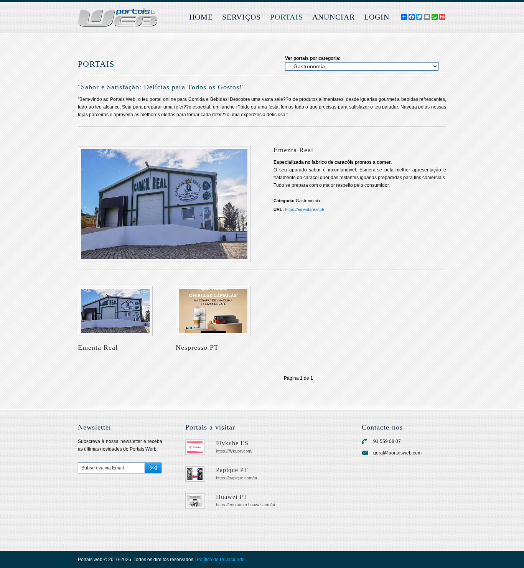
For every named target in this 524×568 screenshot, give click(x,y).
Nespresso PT (197, 347)
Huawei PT (231, 497)
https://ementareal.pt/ (304, 209)
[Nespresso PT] (213, 310)
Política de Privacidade (221, 559)
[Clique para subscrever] (153, 468)
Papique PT (232, 470)
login (376, 17)
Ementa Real (98, 347)
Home (201, 17)
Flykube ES (232, 443)
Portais (286, 17)
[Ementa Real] (164, 204)
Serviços (241, 17)
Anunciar (333, 17)
